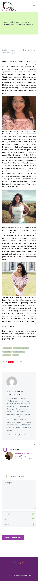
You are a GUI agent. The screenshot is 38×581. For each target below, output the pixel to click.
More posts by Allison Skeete (19, 435)
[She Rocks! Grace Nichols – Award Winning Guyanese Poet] (9, 456)
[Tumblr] (15, 361)
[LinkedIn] (18, 361)
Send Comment (13, 537)
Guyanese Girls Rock (21, 348)
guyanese (7, 348)
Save (11, 362)
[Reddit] (21, 361)
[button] (29, 444)
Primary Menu (34, 6)
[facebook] (15, 563)
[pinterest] (23, 563)
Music (16, 355)
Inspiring (7, 352)
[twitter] (17, 563)
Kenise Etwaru (19, 352)
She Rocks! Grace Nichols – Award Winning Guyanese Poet (23, 456)
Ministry (7, 355)
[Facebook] (3, 361)
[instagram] (20, 563)
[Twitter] (6, 361)
